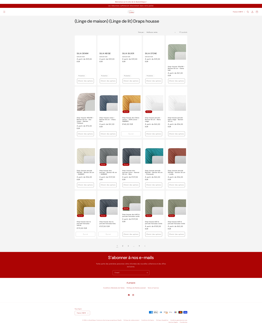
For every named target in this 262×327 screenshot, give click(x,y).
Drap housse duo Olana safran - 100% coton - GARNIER (130, 119)
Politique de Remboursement (136, 288)
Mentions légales (173, 322)
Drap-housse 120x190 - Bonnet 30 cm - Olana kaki (176, 68)
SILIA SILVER (128, 53)
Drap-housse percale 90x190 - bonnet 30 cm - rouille (176, 172)
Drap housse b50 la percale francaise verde (153, 222)
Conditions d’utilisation (147, 320)
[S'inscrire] (147, 272)
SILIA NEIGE (105, 53)
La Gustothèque (91, 320)
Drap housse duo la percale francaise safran (84, 223)
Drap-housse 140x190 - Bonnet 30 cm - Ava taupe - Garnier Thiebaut (85, 120)
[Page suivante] (145, 246)
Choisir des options (85, 81)
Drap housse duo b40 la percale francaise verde (131, 215)
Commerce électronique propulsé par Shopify (108, 320)
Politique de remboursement (131, 320)
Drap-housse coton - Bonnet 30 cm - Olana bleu (107, 119)
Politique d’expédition (162, 320)
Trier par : (141, 32)
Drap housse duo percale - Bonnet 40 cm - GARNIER (108, 172)
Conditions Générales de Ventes (114, 288)
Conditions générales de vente (179, 320)
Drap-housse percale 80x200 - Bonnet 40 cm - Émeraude (153, 172)
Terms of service (153, 288)
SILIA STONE (151, 53)
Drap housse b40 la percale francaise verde (176, 222)
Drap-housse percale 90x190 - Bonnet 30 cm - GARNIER (85, 172)
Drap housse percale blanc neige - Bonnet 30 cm (175, 119)
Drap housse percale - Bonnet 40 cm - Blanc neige (153, 119)
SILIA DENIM (82, 53)
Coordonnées (183, 322)
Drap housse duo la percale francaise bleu (107, 222)
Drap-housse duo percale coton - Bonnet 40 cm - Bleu (130, 172)
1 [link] (117, 246)
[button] (4, 12)
